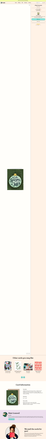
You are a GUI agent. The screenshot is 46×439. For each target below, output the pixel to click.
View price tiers (38, 10)
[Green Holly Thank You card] (18, 365)
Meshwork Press (18, 372)
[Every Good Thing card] (7, 365)
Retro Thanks (28, 371)
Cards (16, 2)
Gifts (22, 2)
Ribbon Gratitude (38, 371)
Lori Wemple (28, 372)
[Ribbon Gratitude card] (38, 365)
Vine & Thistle (38, 372)
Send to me (38, 21)
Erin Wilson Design (7, 372)
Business (29, 2)
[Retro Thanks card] (28, 366)
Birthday (19, 2)
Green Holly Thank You (18, 371)
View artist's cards (11, 419)
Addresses (25, 2)
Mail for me (38, 19)
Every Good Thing (7, 371)
